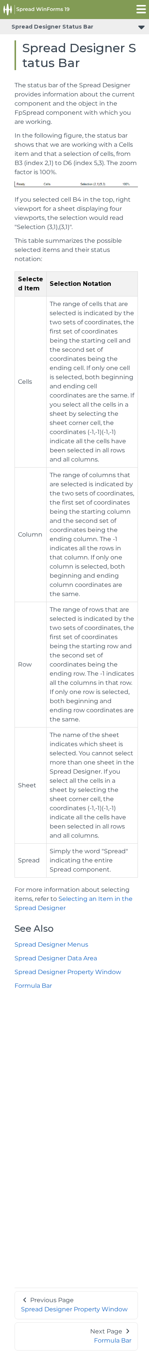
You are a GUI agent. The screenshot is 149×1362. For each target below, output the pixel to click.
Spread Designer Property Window (68, 972)
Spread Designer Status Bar (52, 26)
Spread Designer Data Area (56, 958)
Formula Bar (33, 985)
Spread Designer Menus (51, 944)
